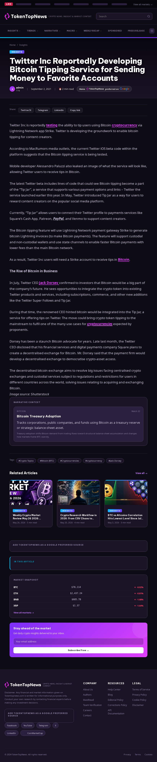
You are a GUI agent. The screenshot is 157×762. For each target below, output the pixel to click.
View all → (141, 473)
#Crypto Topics (26, 460)
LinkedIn (59, 110)
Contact (87, 715)
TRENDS (31, 31)
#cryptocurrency (93, 460)
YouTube (28, 725)
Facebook (12, 725)
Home (13, 44)
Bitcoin (123, 259)
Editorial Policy (115, 700)
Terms (138, 754)
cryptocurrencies (99, 324)
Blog (110, 694)
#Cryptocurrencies (69, 460)
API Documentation (116, 712)
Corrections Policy (117, 705)
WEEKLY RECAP (92, 31)
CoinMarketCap (35, 733)
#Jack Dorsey (115, 460)
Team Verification (92, 705)
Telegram (43, 110)
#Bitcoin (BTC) (47, 460)
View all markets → (142, 4)
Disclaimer (138, 705)
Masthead (88, 700)
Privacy (127, 754)
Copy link (75, 110)
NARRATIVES (51, 31)
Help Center (114, 689)
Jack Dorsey (49, 282)
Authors (87, 694)
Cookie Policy (139, 700)
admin (20, 87)
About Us (88, 689)
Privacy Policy (139, 694)
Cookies (148, 754)
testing (51, 125)
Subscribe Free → (78, 650)
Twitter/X (26, 110)
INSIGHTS (13, 31)
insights (23, 44)
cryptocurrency (124, 125)
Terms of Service (141, 689)
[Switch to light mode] (152, 31)
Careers (87, 710)
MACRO (71, 31)
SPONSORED (115, 31)
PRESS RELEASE (136, 31)
